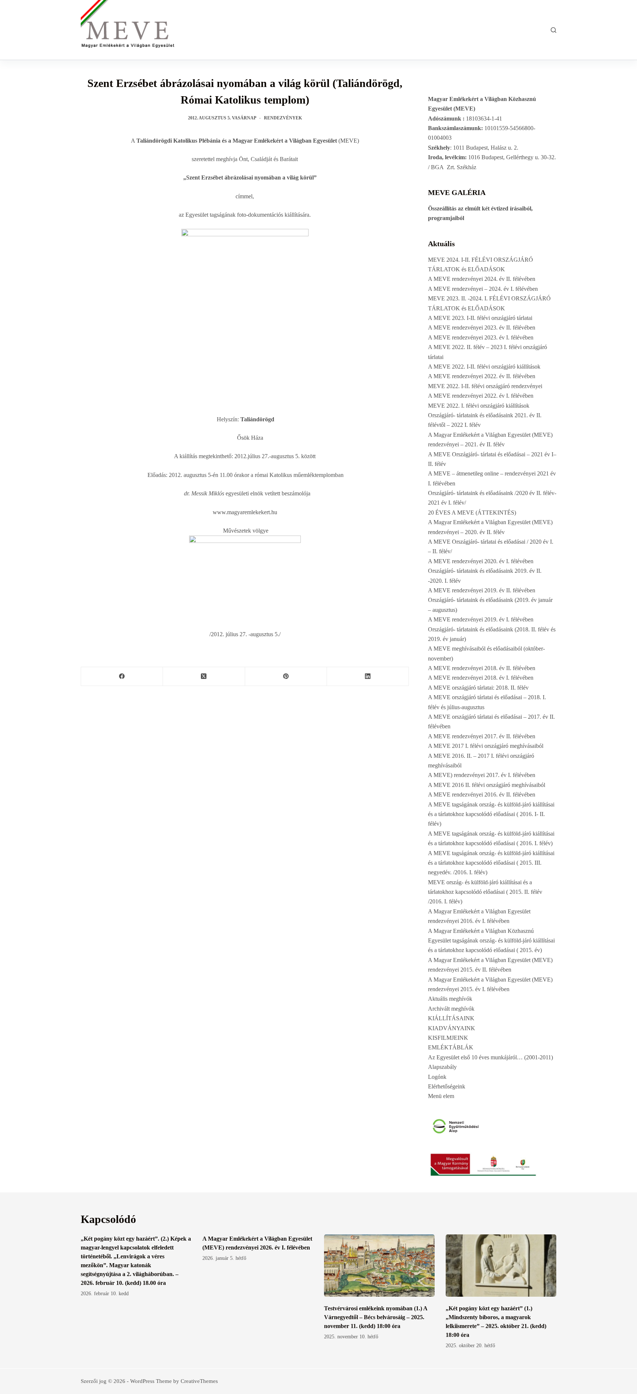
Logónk (437, 1077)
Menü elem (441, 1096)
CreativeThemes (199, 1381)
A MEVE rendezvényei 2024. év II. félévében (481, 279)
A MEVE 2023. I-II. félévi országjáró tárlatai (480, 318)
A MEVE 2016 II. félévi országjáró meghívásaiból (486, 785)
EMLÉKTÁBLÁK (450, 1047)
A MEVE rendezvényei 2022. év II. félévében (481, 376)
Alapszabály (442, 1067)
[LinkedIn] (368, 676)
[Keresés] (553, 30)
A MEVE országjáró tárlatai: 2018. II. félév (478, 687)
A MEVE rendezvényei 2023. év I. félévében (480, 337)
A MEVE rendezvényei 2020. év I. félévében (480, 561)
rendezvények (283, 118)
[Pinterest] (286, 676)
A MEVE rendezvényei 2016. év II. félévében (481, 794)
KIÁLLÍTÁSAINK (451, 1018)
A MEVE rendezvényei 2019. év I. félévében (480, 619)
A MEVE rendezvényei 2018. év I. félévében (480, 678)
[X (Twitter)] (204, 676)
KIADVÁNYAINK (451, 1028)
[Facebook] (122, 676)
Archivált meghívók (451, 1009)
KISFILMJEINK (448, 1038)
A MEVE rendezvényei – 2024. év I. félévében (483, 289)
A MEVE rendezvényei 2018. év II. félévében (481, 668)
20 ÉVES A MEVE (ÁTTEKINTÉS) (472, 512)
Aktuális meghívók (450, 999)
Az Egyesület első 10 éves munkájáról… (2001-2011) (490, 1057)
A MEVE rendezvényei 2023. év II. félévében (481, 327)
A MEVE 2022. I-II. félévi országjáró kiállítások (484, 366)
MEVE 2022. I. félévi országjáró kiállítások (478, 405)
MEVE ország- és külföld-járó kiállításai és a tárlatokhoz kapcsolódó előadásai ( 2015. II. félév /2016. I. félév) (485, 892)
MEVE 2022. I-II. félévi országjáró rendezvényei (485, 386)
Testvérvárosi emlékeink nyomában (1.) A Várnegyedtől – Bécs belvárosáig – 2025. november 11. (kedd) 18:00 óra (375, 1317)
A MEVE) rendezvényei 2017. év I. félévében (481, 775)
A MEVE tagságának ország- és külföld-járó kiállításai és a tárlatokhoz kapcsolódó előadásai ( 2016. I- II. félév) (491, 814)
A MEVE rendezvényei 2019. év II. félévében (481, 590)
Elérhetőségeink (446, 1086)
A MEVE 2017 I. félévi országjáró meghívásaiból (485, 746)
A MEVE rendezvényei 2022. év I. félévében (480, 396)
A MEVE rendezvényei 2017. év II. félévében (481, 736)
